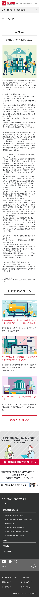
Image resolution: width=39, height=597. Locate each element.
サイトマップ (6, 587)
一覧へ (4, 566)
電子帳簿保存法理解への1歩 (14, 515)
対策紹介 (6, 546)
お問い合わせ (25, 587)
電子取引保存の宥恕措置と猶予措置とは (18, 531)
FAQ (5, 540)
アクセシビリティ (27, 582)
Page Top (34, 567)
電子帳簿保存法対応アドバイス (15, 535)
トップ (5, 504)
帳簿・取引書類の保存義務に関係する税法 (19, 519)
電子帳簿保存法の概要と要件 (14, 527)
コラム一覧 (7, 551)
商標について (6, 582)
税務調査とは (9, 523)
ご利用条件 (25, 577)
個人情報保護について (9, 577)
